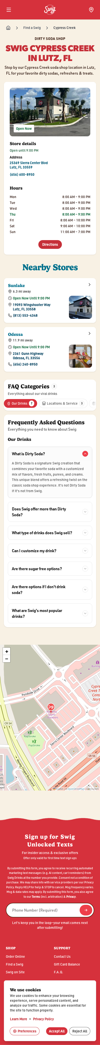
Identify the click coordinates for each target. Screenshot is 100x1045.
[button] (51, 711)
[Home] (8, 28)
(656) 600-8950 (22, 174)
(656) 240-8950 (25, 364)
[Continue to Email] (86, 910)
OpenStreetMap (76, 788)
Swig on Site (15, 972)
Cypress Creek (64, 28)
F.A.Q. (58, 972)
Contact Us (62, 956)
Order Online (15, 956)
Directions (52, 244)
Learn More (18, 1019)
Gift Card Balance (67, 964)
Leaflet (59, 788)
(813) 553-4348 (25, 315)
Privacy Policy (43, 1019)
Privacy (71, 896)
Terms (36, 896)
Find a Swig (32, 28)
